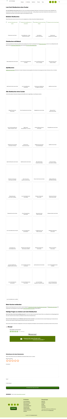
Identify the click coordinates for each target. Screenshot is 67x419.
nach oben (13, 408)
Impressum (43, 405)
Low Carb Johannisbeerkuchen (31, 45)
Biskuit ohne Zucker (42, 43)
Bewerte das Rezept (9, 358)
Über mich (43, 401)
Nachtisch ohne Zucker (27, 409)
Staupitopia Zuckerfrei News (38, 339)
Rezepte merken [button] (33, 334)
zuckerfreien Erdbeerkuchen (16, 45)
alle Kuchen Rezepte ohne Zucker (29, 308)
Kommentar (8, 364)
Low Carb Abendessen (27, 405)
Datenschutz (51, 410)
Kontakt (42, 404)
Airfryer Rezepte (26, 404)
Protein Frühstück (26, 408)
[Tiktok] (18, 405)
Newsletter (43, 402)
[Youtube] (50, 2)
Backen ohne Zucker (26, 402)
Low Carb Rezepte (26, 401)
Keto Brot (25, 411)
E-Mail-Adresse (9, 383)
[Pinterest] (53, 2)
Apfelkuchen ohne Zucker (10, 70)
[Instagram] (55, 2)
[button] (10, 331)
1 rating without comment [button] (20, 394)
